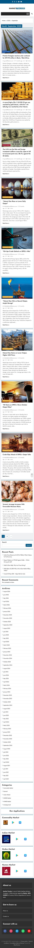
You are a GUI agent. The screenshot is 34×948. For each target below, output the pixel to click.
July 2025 (5, 632)
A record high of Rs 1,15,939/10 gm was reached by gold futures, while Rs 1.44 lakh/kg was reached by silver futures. (16, 104)
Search (4, 542)
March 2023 (6, 725)
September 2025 (7, 625)
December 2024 (7, 655)
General (5, 791)
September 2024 (7, 665)
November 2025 (7, 618)
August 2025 (6, 628)
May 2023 (6, 719)
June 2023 (6, 715)
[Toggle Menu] (27, 14)
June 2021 (6, 772)
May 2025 (6, 638)
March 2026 (6, 605)
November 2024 (7, 658)
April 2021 (6, 779)
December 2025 (7, 615)
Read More (5, 77)
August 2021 (6, 765)
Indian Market (6, 51)
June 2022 (6, 755)
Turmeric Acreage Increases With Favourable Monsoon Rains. (13, 505)
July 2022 (5, 752)
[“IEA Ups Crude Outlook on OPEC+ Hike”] (17, 238)
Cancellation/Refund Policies (17, 943)
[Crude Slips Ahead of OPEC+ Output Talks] (17, 442)
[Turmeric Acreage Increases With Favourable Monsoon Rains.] (17, 491)
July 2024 (5, 672)
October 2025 (7, 621)
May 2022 (6, 759)
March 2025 (6, 645)
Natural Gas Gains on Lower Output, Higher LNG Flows (15, 354)
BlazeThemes (17, 945)
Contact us (6, 916)
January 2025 (6, 652)
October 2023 (7, 702)
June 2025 (6, 635)
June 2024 (6, 675)
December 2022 (7, 735)
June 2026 (6, 595)
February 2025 (7, 648)
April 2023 (6, 722)
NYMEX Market (6, 145)
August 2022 (6, 749)
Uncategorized (7, 805)
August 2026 (6, 591)
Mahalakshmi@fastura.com (10, 206)
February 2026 (7, 608)
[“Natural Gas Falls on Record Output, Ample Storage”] (17, 288)
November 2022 (7, 739)
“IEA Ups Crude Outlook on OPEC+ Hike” (17, 251)
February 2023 (7, 729)
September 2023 (7, 705)
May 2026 (6, 598)
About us (5, 911)
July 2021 (5, 769)
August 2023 (6, 709)
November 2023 (7, 698)
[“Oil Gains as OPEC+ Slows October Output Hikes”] (17, 391)
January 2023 (6, 732)
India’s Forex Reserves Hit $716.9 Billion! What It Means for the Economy (18, 556)
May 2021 (5, 775)
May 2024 (6, 678)
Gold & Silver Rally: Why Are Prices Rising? (15, 565)
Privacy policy (24, 941)
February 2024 (7, 688)
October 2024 (7, 662)
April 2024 (6, 682)
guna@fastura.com (8, 61)
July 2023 (5, 712)
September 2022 (7, 745)
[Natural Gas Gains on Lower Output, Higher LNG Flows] (17, 340)
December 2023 (7, 695)
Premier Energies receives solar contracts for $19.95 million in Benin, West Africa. (16, 57)
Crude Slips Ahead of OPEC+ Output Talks (17, 454)
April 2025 (6, 642)
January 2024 (6, 692)
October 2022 (7, 742)
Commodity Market (7, 98)
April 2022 (6, 762)
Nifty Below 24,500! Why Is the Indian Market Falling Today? (17, 569)
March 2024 (6, 685)
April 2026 (6, 601)
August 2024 (6, 668)
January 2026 (6, 611)
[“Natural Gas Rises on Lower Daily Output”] (17, 188)
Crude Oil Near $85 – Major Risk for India (14, 574)
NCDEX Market (6, 500)
